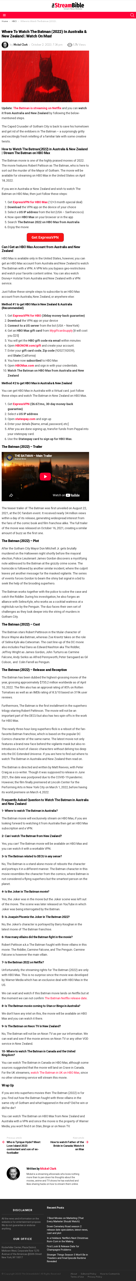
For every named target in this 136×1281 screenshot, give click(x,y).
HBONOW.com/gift (28, 345)
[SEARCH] (132, 15)
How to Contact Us (110, 1274)
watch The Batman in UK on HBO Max (55, 1072)
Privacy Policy (95, 1277)
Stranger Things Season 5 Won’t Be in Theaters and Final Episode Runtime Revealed (67, 1258)
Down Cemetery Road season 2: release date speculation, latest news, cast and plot (67, 1230)
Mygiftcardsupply (61, 330)
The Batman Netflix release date (66, 998)
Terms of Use (77, 1277)
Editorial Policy (88, 1274)
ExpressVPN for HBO (27, 315)
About (73, 1274)
